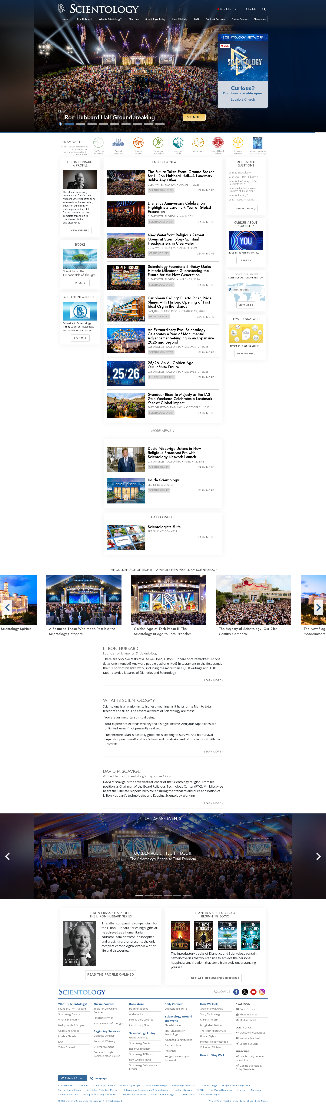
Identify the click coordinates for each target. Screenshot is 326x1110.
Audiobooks (136, 1014)
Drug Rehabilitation (211, 1025)
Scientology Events (139, 1043)
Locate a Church (243, 99)
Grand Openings (138, 1037)
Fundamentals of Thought (108, 1023)
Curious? (243, 88)
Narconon (256, 1089)
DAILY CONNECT (163, 517)
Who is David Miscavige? (242, 199)
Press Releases (248, 1009)
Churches (133, 19)
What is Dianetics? (68, 1019)
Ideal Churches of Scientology (175, 1032)
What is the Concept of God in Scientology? (243, 182)
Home (65, 19)
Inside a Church (67, 1036)
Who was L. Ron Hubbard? (243, 177)
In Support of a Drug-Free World (99, 1094)
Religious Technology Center (236, 1085)
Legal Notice (261, 1100)
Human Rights (208, 1036)
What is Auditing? (238, 195)
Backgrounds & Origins (71, 1025)
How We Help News (140, 1059)
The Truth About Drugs (213, 1030)
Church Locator (173, 1025)
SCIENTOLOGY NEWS (163, 162)
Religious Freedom (139, 1048)
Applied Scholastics (68, 1094)
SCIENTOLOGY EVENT (161, 190)
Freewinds (171, 1050)
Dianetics (83, 1085)
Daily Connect (174, 1004)
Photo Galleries (248, 1014)
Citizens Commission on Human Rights (200, 1094)
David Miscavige (209, 1085)
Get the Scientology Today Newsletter (249, 1067)
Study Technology (210, 1014)
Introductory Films (139, 1025)
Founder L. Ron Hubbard (72, 1008)
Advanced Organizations (178, 1039)
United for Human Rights (133, 1094)
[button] (69, 124)
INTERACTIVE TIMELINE (161, 377)
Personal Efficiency (104, 1041)
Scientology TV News (141, 1054)
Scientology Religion (130, 1085)
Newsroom (260, 19)
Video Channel (66, 1047)
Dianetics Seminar (104, 1035)
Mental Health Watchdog (214, 1041)
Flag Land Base (173, 1045)
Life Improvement (104, 1046)
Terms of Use (246, 1100)
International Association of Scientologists (146, 1089)
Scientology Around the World (178, 1018)
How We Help (180, 19)
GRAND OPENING (159, 253)
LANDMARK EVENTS (163, 818)
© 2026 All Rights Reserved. (90, 1100)
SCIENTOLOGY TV (159, 467)
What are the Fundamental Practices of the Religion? (242, 189)
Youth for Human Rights (163, 1094)
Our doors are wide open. (243, 93)
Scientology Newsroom (184, 1085)
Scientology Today (155, 19)
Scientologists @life (176, 1008)
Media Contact (247, 1020)
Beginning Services (107, 1031)
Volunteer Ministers (211, 1047)
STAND (200, 1089)
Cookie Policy (231, 1100)
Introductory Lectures (141, 1019)
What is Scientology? (110, 19)
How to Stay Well (212, 1055)
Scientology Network (104, 1085)
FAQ (196, 19)
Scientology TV (228, 9)
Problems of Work (104, 1017)
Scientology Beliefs (69, 1014)
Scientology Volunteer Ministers (102, 1089)
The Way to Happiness (220, 1089)
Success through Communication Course (107, 1054)
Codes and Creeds (68, 1030)
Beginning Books (138, 1008)
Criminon (241, 1089)
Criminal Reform (209, 1019)
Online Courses (239, 19)
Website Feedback (250, 1038)
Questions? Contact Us (252, 1032)
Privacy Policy (215, 1100)
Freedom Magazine (182, 1089)
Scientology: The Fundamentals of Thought (79, 273)
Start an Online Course (70, 1089)
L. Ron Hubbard (83, 19)
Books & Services (215, 19)
